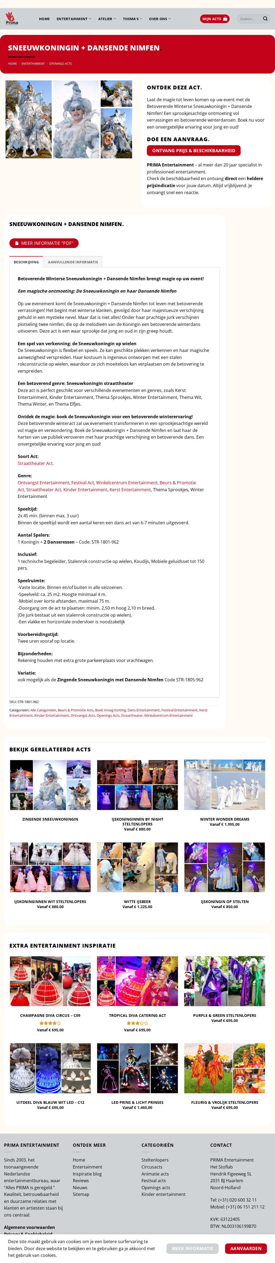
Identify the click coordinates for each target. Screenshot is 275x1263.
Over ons (158, 18)
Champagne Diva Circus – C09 (50, 1015)
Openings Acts (60, 63)
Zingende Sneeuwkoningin (50, 819)
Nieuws (80, 1188)
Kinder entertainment (164, 1194)
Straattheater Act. (36, 463)
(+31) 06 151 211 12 (245, 1207)
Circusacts (152, 1167)
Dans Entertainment (144, 710)
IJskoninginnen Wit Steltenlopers (50, 901)
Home (44, 18)
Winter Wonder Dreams (224, 819)
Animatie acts (155, 1174)
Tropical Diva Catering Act (137, 1015)
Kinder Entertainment (85, 490)
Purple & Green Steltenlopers (224, 1015)
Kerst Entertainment (130, 490)
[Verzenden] (265, 18)
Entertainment (72, 18)
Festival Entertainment (179, 710)
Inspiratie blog (87, 1174)
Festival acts (154, 1181)
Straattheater (132, 715)
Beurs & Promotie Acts (75, 710)
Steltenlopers (155, 1160)
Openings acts (156, 1188)
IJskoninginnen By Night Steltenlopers (137, 822)
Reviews (81, 1181)
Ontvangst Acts (83, 715)
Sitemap (81, 1194)
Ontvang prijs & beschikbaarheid (193, 151)
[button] (215, 18)
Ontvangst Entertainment (43, 483)
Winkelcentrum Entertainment (127, 483)
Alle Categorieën (43, 710)
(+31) (223, 1200)
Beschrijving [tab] (26, 262)
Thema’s (131, 18)
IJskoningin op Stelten (225, 901)
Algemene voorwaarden (29, 1227)
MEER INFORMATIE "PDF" (47, 243)
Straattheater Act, (44, 490)
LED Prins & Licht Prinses (137, 1102)
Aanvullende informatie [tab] (73, 262)
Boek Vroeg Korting (110, 710)
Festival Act (82, 483)
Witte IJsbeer (137, 901)
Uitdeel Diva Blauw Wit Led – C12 (50, 1102)
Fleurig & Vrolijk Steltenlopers (224, 1102)
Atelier (105, 18)
